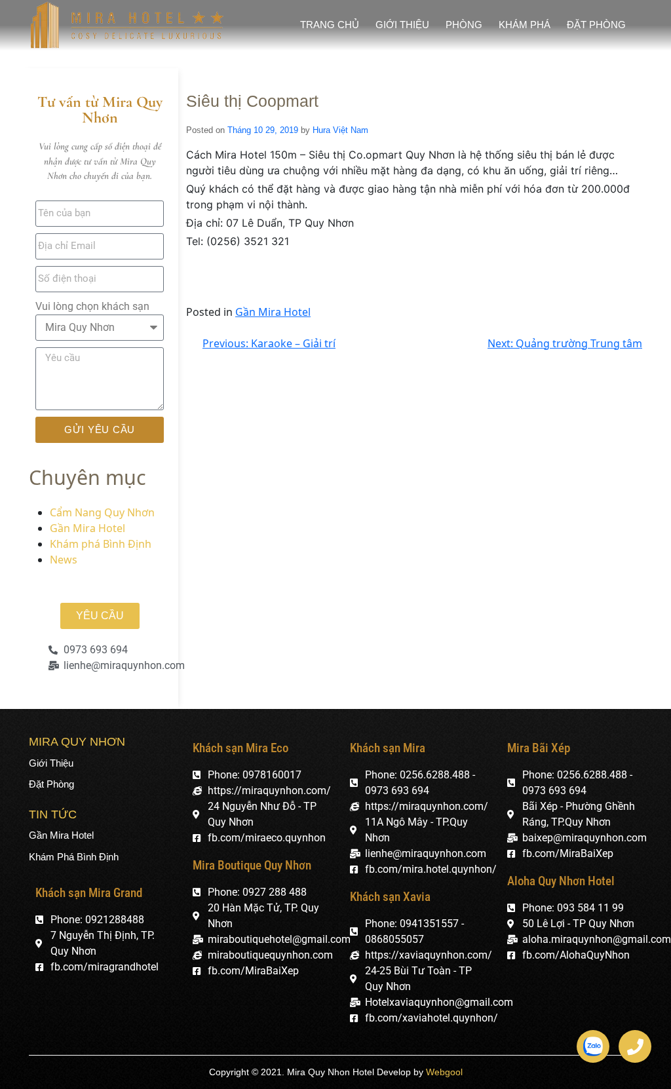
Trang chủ (329, 24)
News (63, 559)
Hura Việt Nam (340, 130)
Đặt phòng (596, 24)
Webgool (444, 1072)
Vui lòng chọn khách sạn (92, 306)
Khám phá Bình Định (100, 544)
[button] (100, 616)
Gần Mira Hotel (87, 528)
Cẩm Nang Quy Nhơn (102, 512)
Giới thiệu (402, 24)
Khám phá (524, 24)
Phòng (464, 24)
